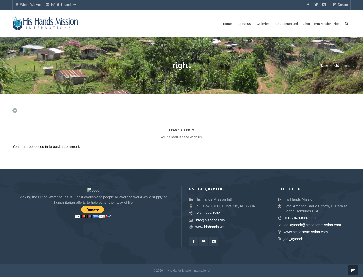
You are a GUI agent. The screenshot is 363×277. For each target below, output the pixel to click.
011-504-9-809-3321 (300, 218)
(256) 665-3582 (207, 213)
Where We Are (30, 5)
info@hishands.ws (64, 5)
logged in (41, 146)
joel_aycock (293, 239)
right (336, 65)
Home (324, 65)
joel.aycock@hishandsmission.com (312, 225)
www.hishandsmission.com (306, 232)
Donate (343, 5)
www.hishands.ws (209, 227)
